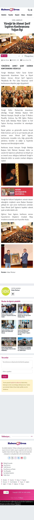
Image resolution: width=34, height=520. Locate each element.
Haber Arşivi (7, 475)
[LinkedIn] (18, 457)
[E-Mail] (12, 294)
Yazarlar (10, 15)
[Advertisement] (17, 413)
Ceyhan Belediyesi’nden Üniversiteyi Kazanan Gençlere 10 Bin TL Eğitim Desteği (24, 332)
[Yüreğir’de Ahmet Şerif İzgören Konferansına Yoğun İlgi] (17, 43)
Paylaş (5, 55)
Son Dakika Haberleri (9, 473)
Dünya (23, 15)
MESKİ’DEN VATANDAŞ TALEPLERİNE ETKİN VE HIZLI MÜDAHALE (8, 349)
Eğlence (16, 484)
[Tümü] (32, 436)
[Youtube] (21, 457)
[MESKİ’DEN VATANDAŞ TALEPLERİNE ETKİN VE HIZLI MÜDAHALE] (8, 342)
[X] (12, 457)
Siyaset (17, 15)
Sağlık (4, 484)
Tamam (18, 504)
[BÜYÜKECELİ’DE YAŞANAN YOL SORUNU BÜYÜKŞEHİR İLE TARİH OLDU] (25, 342)
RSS (7, 492)
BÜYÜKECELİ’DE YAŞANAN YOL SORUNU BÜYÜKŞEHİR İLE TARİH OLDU (24, 349)
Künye (22, 484)
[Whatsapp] (24, 457)
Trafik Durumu (7, 467)
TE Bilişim (20, 498)
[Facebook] (9, 457)
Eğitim (27, 482)
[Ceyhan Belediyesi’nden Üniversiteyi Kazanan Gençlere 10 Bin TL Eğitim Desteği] (25, 324)
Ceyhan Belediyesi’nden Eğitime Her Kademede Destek (7, 331)
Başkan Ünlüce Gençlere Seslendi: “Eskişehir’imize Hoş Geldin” (8, 315)
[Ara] (29, 10)
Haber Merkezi (6, 60)
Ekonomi (29, 15)
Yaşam (21, 482)
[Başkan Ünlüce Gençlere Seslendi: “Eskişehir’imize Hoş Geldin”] (8, 308)
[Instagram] (15, 457)
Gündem (3, 15)
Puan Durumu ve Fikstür (9, 469)
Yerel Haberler (17, 20)
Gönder (5, 376)
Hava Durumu (7, 465)
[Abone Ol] (29, 56)
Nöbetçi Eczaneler (8, 463)
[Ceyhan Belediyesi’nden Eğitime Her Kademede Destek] (8, 324)
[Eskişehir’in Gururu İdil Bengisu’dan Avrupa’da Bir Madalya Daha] (25, 308)
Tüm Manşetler (7, 471)
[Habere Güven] (10, 10)
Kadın (10, 484)
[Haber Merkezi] (5, 291)
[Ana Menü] (31, 10)
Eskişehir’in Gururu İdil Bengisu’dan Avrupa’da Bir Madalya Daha (24, 315)
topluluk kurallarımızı (16, 382)
